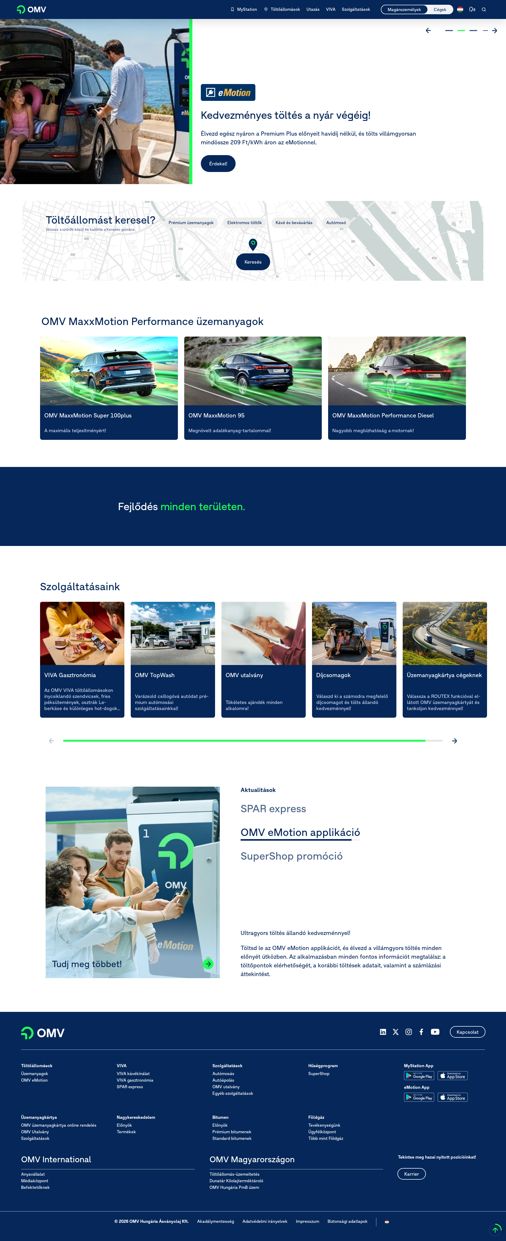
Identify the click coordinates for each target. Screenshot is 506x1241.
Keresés (253, 262)
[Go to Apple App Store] (452, 1075)
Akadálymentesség (215, 1221)
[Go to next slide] (494, 30)
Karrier (411, 1174)
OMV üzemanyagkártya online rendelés (58, 1125)
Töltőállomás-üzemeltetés (235, 1174)
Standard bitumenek (232, 1138)
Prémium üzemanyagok (191, 222)
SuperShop (318, 1073)
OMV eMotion (34, 1080)
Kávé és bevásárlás (294, 222)
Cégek (440, 9)
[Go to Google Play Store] (419, 1075)
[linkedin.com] (383, 1032)
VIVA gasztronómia (135, 1080)
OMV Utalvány (35, 1132)
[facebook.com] (421, 1032)
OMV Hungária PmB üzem (234, 1187)
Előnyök (124, 1125)
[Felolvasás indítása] (472, 9)
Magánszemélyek (404, 9)
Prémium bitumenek (231, 1132)
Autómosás (223, 1073)
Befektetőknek (35, 1187)
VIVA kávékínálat (133, 1073)
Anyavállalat (33, 1174)
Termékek (126, 1132)
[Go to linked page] (208, 964)
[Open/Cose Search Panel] (484, 9)
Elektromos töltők (244, 222)
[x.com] (396, 1032)
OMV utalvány (226, 1087)
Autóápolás (223, 1080)
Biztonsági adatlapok (348, 1221)
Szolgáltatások (35, 1138)
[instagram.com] (408, 1032)
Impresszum (307, 1221)
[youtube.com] (435, 1032)
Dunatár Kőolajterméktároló (236, 1180)
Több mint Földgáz (325, 1138)
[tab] (273, 809)
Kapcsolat (468, 1032)
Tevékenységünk (324, 1125)
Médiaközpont (34, 1180)
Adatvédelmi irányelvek (265, 1221)
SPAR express (130, 1087)
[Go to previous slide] (428, 30)
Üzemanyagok (34, 1073)
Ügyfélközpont (322, 1132)
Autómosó (336, 222)
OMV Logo (28, 9)
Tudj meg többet (227, 164)
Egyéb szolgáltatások (232, 1093)
